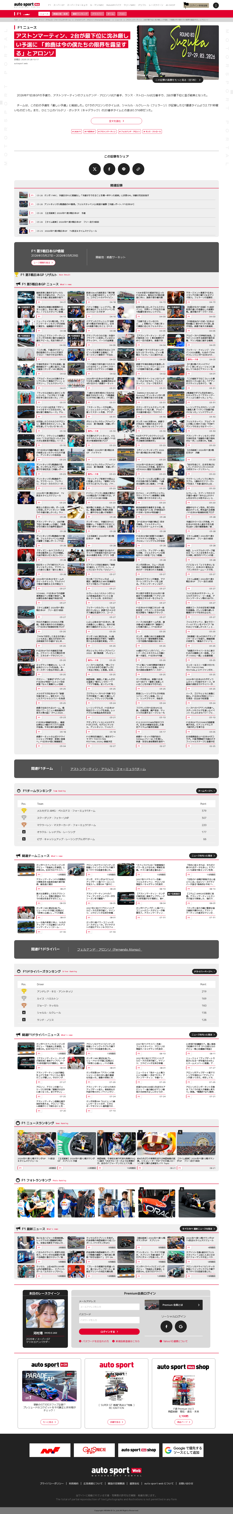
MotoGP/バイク (113, 4)
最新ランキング (80, 13)
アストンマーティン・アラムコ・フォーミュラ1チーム (108, 769)
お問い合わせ (186, 1483)
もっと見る (48, 1421)
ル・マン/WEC (97, 4)
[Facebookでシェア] (109, 169)
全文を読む (115, 121)
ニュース (44, 13)
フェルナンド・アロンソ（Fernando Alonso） (109, 949)
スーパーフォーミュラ (77, 4)
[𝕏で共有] (95, 169)
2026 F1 (77, 131)
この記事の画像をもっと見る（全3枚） (176, 79)
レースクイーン (156, 4)
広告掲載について (93, 1483)
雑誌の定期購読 (116, 1483)
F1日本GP (90, 131)
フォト (122, 13)
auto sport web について (159, 1483)
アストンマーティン (107, 131)
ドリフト (142, 4)
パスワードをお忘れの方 (96, 1341)
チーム (111, 13)
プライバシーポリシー (52, 1483)
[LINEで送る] (124, 169)
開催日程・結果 (60, 13)
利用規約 (73, 1483)
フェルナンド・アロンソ (130, 131)
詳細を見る (115, 1421)
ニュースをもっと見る (202, 855)
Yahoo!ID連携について (175, 1341)
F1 (49, 4)
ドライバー (97, 13)
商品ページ (182, 1421)
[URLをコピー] (138, 169)
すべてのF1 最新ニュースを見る (197, 1228)
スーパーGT (58, 4)
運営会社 (134, 1483)
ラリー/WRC (130, 4)
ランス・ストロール (153, 131)
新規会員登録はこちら (128, 1341)
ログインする (108, 1331)
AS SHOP (170, 4)
